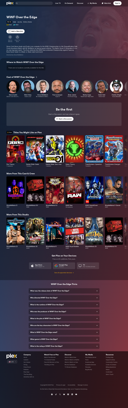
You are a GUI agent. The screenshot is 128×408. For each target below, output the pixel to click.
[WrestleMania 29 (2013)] (94, 233)
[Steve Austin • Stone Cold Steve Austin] (13, 88)
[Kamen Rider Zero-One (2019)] (55, 151)
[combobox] (35, 3)
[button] (17, 38)
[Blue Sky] (64, 394)
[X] (60, 394)
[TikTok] (56, 394)
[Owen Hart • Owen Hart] (101, 88)
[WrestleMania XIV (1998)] (35, 192)
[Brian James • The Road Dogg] (72, 88)
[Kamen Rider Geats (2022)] (35, 151)
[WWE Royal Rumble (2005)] (75, 233)
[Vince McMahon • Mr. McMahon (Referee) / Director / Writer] (42, 88)
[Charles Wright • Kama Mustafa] (116, 88)
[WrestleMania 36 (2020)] (35, 233)
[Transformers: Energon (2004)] (114, 151)
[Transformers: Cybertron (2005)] (94, 151)
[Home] (10, 3)
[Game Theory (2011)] (75, 151)
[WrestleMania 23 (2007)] (15, 233)
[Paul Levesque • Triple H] (57, 88)
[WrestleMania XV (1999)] (55, 192)
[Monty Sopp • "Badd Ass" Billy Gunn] (86, 88)
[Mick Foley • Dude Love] (27, 88)
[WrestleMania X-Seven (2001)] (114, 192)
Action (25, 22)
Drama (30, 22)
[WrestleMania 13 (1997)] (15, 192)
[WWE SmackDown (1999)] (94, 192)
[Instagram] (52, 394)
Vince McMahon (18, 55)
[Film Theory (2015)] (15, 151)
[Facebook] (68, 394)
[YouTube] (76, 394)
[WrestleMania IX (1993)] (55, 233)
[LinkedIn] (72, 394)
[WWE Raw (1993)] (75, 192)
